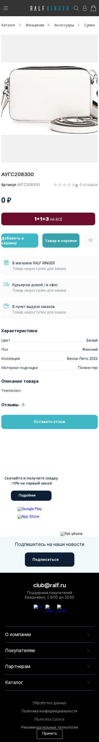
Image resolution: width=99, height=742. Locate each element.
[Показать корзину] (93, 10)
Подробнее (27, 495)
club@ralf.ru (49, 585)
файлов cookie (80, 714)
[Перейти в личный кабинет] (85, 10)
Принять (49, 733)
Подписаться (45, 559)
